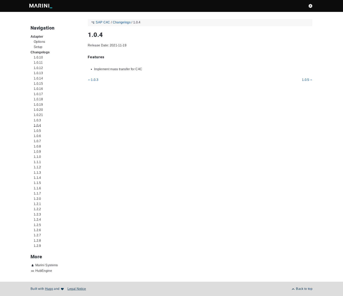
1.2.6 (37, 230)
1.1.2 (37, 167)
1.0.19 (38, 104)
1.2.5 (37, 225)
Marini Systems (46, 265)
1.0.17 (38, 94)
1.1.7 (37, 193)
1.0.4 (37, 125)
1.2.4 (37, 219)
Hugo (49, 288)
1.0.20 (38, 109)
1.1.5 (37, 183)
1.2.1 (37, 204)
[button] (310, 6)
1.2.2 (37, 209)
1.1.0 (37, 156)
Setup (38, 47)
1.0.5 (37, 130)
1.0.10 (38, 57)
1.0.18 (38, 99)
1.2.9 (37, 245)
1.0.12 (38, 68)
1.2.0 (37, 198)
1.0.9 (37, 151)
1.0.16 (38, 88)
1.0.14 (38, 78)
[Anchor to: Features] (109, 57)
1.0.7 (37, 141)
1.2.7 (37, 235)
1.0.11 (38, 62)
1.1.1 (37, 162)
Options (39, 41)
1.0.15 (38, 83)
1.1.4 (37, 177)
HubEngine (43, 270)
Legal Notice (76, 288)
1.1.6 (37, 188)
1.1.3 (37, 172)
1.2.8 (37, 240)
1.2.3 (37, 214)
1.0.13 (38, 73)
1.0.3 (37, 120)
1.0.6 (37, 136)
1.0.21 (38, 115)
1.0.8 (37, 146)
